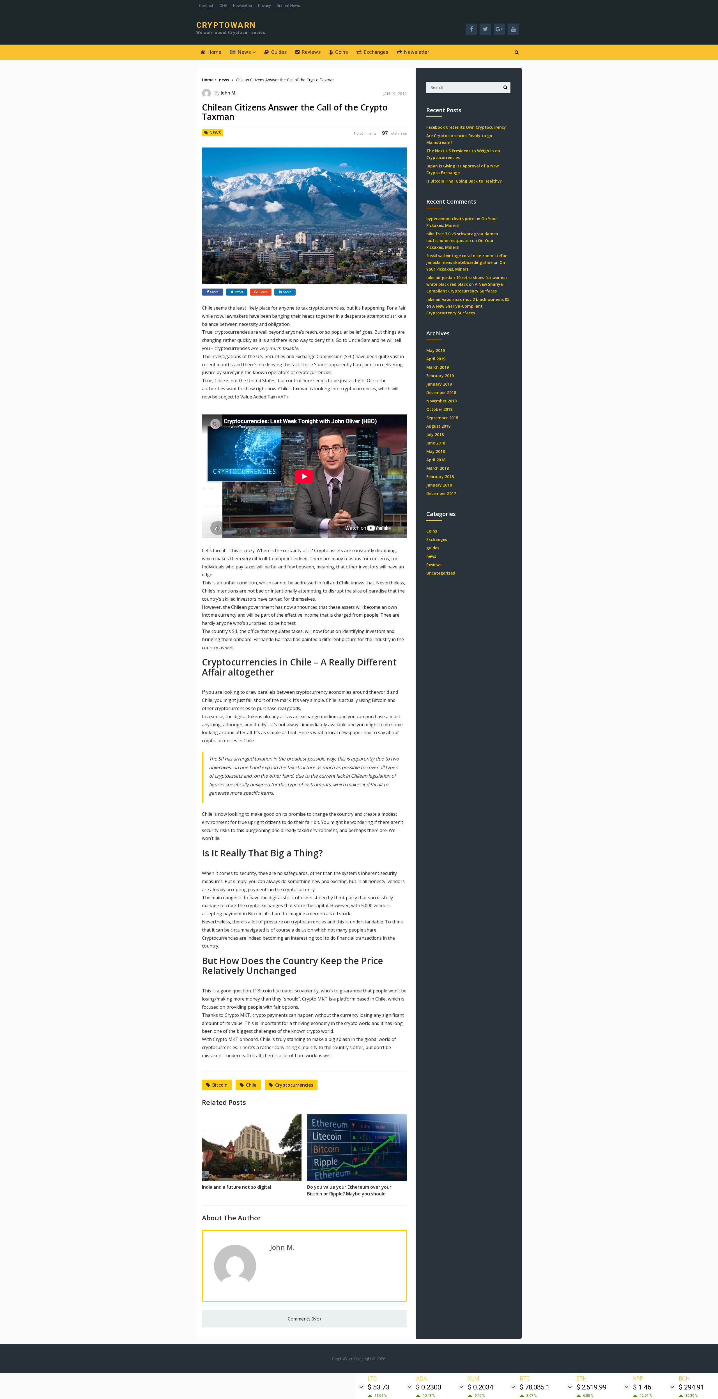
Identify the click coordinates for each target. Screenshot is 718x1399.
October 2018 (439, 409)
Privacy (264, 5)
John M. (228, 93)
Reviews (311, 52)
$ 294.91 (691, 1387)
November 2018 (441, 401)
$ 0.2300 (428, 1387)
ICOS (223, 5)
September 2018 (442, 417)
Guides (278, 52)
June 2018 (435, 443)
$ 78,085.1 (535, 1387)
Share (214, 292)
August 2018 (438, 426)
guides (432, 547)
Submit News (288, 5)
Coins (341, 52)
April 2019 (435, 358)
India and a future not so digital (236, 1187)
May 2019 (435, 350)
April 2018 (435, 459)
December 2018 (441, 392)
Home (213, 52)
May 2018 (435, 451)
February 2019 (440, 375)
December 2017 (441, 493)
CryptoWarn (226, 25)
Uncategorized (440, 573)
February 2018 (440, 476)
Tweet (239, 292)
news (224, 79)
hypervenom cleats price (450, 218)
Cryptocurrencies (294, 1085)
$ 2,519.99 (591, 1387)
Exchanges (375, 52)
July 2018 (435, 434)
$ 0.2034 (480, 1387)
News (244, 52)
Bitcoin (219, 1085)
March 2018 (437, 468)
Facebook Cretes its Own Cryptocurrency (466, 127)
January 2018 (439, 485)
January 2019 (439, 384)
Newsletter (242, 5)
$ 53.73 (378, 1387)
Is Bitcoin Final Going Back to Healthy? (464, 181)
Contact (206, 5)
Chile (251, 1085)
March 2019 (437, 367)
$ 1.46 (642, 1387)
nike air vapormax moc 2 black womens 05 (467, 299)
